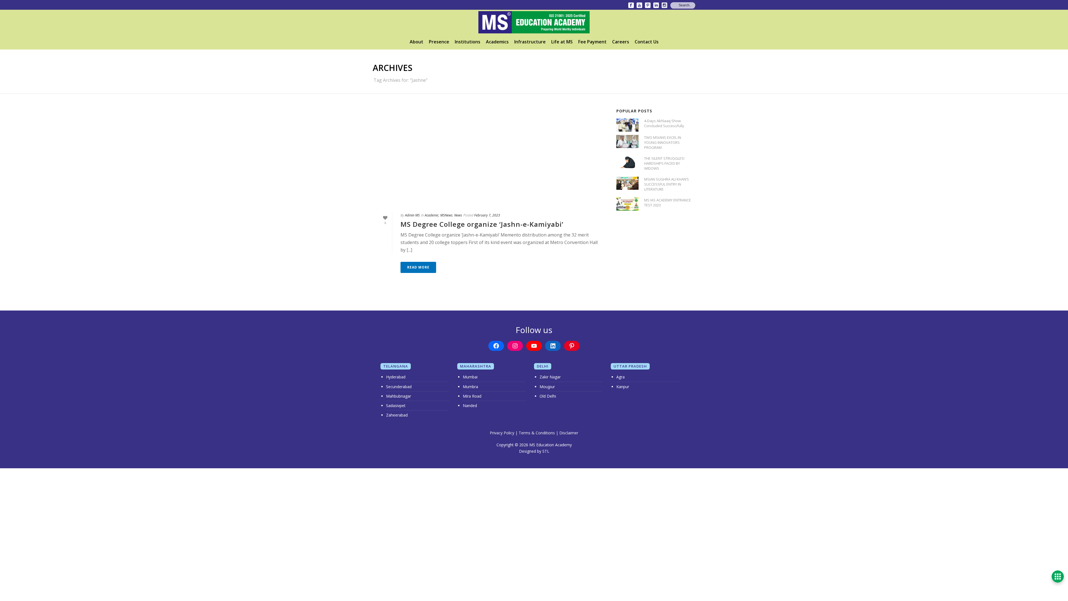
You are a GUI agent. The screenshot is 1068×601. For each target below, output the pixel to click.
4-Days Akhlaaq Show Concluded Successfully (664, 123)
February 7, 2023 (487, 215)
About (416, 42)
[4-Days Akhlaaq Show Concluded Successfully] (627, 124)
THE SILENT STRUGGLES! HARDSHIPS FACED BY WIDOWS (664, 163)
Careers (620, 42)
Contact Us (647, 42)
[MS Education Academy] (534, 22)
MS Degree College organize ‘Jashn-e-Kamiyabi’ (481, 224)
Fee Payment (592, 42)
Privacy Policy (502, 432)
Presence (439, 42)
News (458, 215)
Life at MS (562, 42)
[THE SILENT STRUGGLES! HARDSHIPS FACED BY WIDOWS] (627, 162)
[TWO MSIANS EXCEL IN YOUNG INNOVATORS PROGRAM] (627, 141)
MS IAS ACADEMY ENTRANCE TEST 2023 (667, 203)
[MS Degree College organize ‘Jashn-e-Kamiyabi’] (489, 156)
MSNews (446, 215)
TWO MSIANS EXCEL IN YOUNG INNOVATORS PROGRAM (662, 142)
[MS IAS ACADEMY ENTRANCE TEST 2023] (627, 204)
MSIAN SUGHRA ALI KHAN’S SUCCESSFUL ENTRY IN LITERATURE (666, 184)
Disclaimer (568, 432)
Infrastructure (530, 42)
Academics (497, 42)
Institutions (467, 42)
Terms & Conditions (537, 432)
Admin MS (412, 215)
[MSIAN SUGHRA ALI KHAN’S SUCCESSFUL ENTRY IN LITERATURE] (627, 183)
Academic (432, 215)
